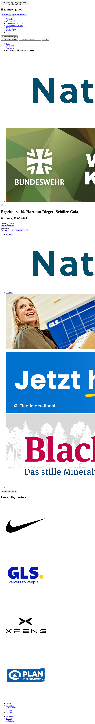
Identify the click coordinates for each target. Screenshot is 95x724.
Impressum (10, 706)
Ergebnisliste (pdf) (22, 230)
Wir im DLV (11, 30)
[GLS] (25, 599)
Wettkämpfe (10, 21)
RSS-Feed (10, 712)
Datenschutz (11, 708)
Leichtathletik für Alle (14, 26)
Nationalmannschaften (14, 23)
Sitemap (9, 710)
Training (9, 28)
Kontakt (9, 703)
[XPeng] (25, 649)
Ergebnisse (10, 48)
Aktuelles (9, 19)
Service (9, 32)
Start (8, 44)
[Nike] (25, 550)
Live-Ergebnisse (7, 226)
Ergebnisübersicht (8, 230)
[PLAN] (25, 699)
